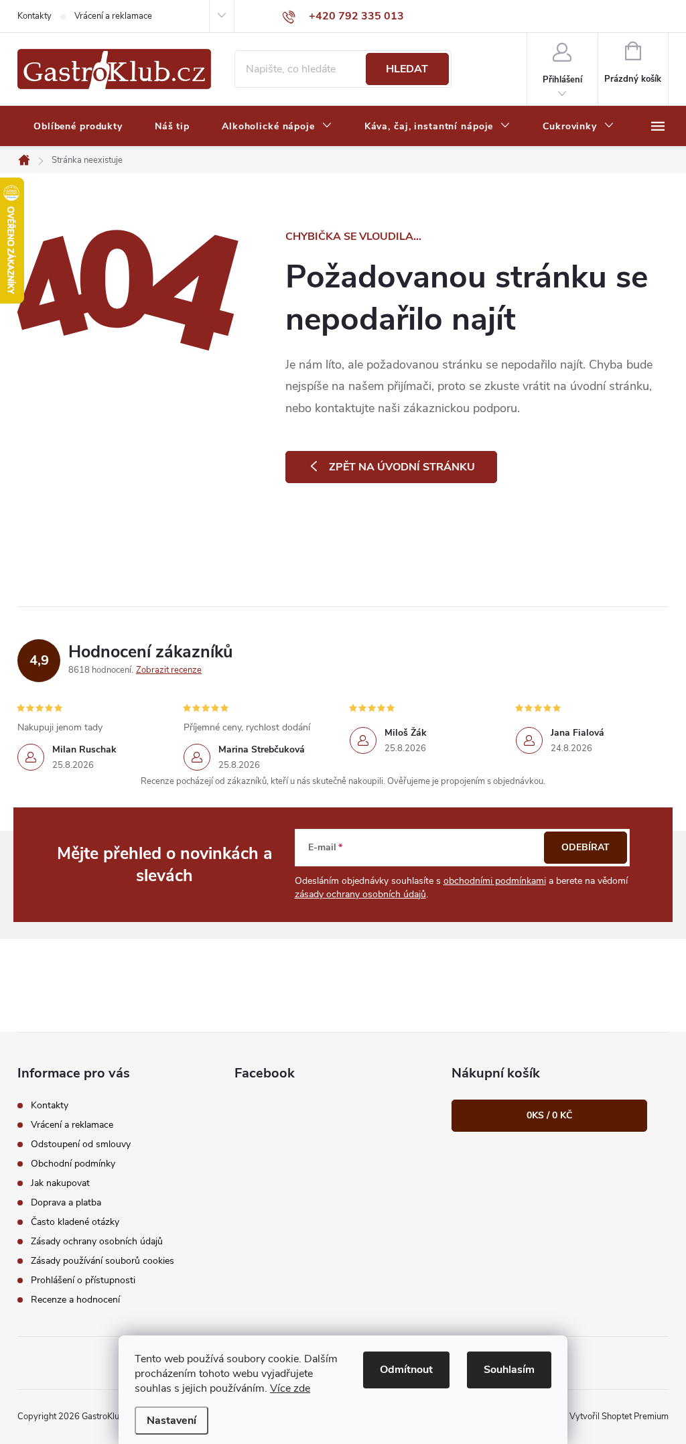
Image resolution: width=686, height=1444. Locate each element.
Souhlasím (509, 1369)
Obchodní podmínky (73, 1163)
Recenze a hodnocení (75, 1299)
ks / (549, 1115)
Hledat (407, 69)
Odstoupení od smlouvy (81, 1144)
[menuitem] (78, 126)
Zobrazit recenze (169, 670)
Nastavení (171, 1420)
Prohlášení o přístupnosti (83, 1280)
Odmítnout (406, 1369)
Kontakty (34, 16)
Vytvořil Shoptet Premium (619, 1416)
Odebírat (585, 847)
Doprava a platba (66, 1202)
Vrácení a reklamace (113, 16)
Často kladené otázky (75, 1222)
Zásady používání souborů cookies (102, 1260)
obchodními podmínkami (494, 880)
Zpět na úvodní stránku (402, 467)
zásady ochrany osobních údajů (360, 894)
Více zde (290, 1388)
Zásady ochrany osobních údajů (97, 1241)
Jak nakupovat (60, 1183)
